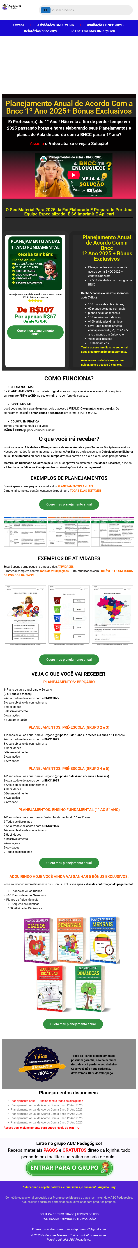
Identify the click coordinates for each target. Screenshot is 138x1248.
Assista (37, 143)
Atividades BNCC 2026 (55, 25)
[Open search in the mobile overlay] (85, 10)
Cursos (18, 25)
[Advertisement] (69, 63)
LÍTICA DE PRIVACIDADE (58, 1214)
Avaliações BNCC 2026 (105, 25)
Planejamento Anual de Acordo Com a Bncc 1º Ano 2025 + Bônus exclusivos (35, 296)
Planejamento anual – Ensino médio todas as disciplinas (47, 1101)
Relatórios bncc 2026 (41, 31)
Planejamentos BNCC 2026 (93, 31)
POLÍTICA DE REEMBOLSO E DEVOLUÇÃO (69, 1219)
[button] (7, 531)
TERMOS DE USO (88, 1214)
